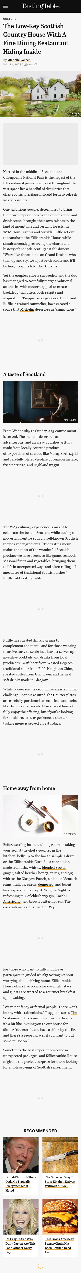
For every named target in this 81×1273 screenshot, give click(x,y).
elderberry (39, 895)
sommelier (37, 303)
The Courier (55, 694)
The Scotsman (48, 265)
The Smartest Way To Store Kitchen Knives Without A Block (60, 1181)
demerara (45, 884)
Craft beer (29, 662)
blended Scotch (54, 867)
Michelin (27, 309)
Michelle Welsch (19, 59)
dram (70, 855)
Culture (10, 18)
